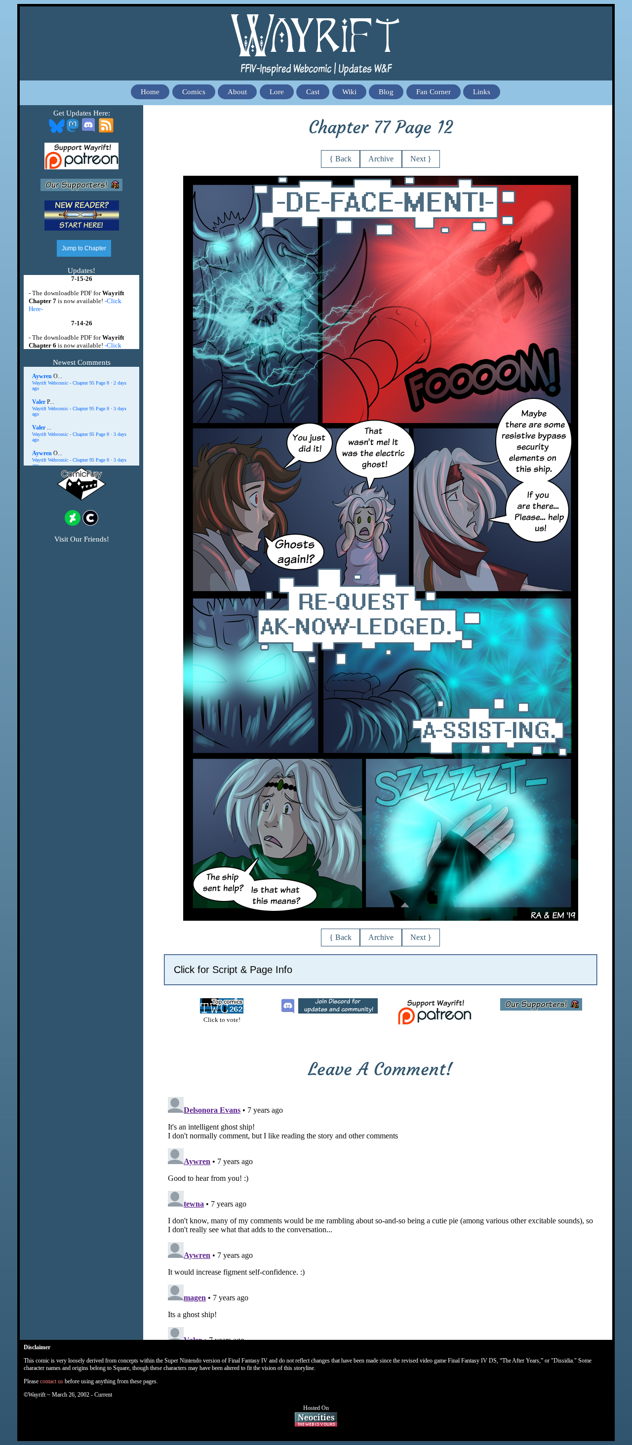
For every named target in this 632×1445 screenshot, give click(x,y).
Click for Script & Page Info (233, 969)
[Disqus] (380, 1216)
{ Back (340, 159)
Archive (381, 159)
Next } (421, 159)
